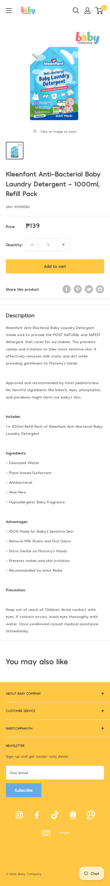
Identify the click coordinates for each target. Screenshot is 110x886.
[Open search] (76, 10)
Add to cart (55, 266)
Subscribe (24, 790)
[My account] (87, 10)
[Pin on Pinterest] (78, 289)
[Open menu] (9, 10)
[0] (99, 10)
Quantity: (14, 244)
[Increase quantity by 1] (63, 244)
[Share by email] (100, 289)
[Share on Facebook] (66, 289)
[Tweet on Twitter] (89, 289)
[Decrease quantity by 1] (32, 244)
